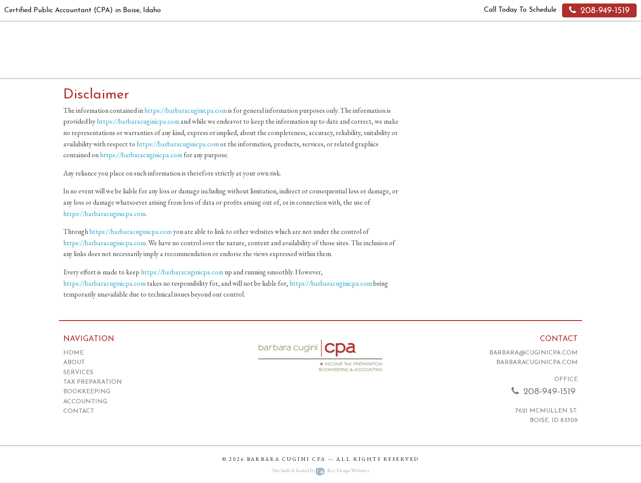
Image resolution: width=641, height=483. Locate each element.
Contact (78, 411)
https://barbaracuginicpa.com (185, 110)
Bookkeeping (86, 391)
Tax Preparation (92, 382)
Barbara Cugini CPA (286, 459)
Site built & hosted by (320, 470)
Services (78, 372)
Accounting (85, 402)
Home (73, 353)
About (74, 362)
